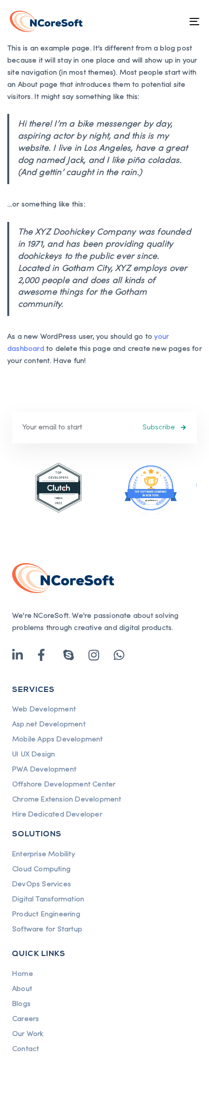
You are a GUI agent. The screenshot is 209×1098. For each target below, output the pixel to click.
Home (22, 974)
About (22, 989)
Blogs (21, 1004)
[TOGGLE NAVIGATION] (167, 21)
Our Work (28, 1034)
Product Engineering (46, 914)
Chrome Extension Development (67, 799)
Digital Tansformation (48, 899)
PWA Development (44, 769)
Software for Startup (47, 929)
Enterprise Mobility (43, 854)
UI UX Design (33, 754)
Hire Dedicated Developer (57, 814)
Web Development (44, 709)
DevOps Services (41, 884)
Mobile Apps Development (57, 739)
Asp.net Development (49, 724)
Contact (25, 1049)
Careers (25, 1019)
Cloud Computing (41, 869)
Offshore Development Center (63, 784)
